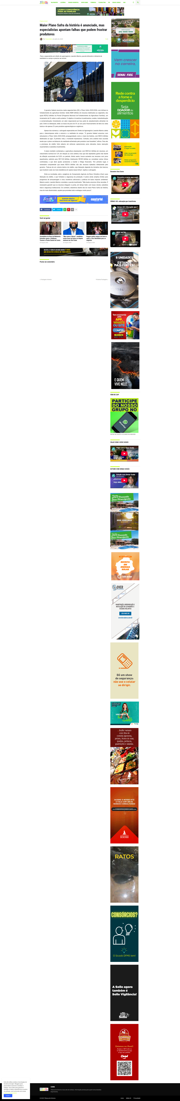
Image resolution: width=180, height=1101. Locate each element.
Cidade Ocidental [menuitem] (73, 2)
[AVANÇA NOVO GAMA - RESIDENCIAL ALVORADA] (125, 33)
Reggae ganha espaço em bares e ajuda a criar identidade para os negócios (96, 238)
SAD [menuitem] (124, 2)
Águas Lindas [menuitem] (116, 2)
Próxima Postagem (101, 279)
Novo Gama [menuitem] (84, 2)
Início (122, 1098)
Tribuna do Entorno (50, 1098)
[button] (133, 2)
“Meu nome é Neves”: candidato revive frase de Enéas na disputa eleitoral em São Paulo (73, 238)
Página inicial (43, 21)
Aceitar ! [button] (8, 1095)
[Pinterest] (68, 209)
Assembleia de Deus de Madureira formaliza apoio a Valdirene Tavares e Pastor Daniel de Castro (50, 238)
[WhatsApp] (64, 209)
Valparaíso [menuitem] (54, 2)
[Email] (72, 209)
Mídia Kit (128, 1098)
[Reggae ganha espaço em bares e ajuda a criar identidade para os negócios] (97, 228)
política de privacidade (10, 1093)
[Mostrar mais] (76, 209)
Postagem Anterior (46, 279)
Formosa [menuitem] (93, 2)
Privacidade (137, 1098)
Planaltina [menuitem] (102, 2)
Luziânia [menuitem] (63, 2)
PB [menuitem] (109, 2)
